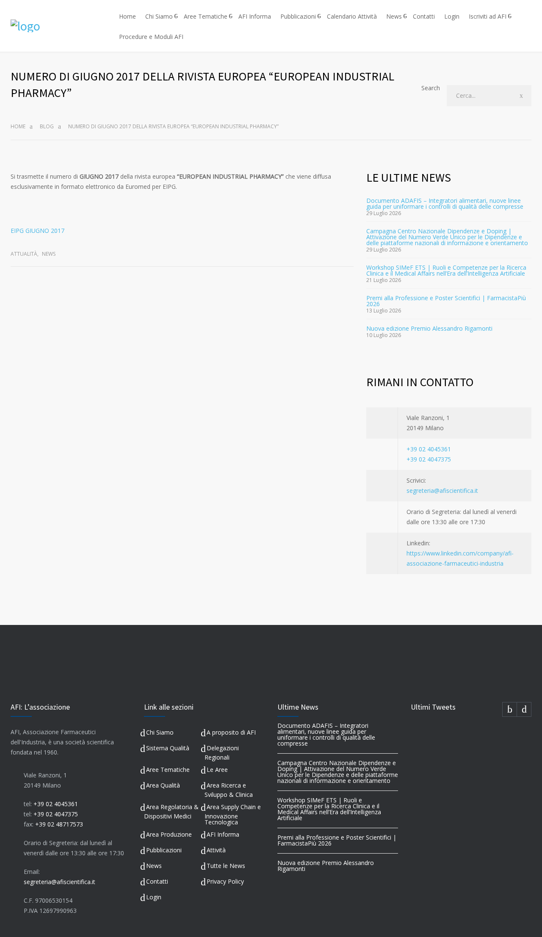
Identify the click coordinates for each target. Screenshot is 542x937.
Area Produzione (169, 834)
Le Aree (217, 770)
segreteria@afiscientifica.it (442, 490)
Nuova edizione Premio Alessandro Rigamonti (429, 328)
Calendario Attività (352, 16)
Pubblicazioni (298, 16)
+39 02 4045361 (428, 449)
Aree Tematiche (205, 16)
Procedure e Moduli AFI (151, 37)
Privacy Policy (225, 881)
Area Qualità (163, 785)
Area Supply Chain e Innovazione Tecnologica (233, 814)
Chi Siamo (159, 16)
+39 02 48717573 (59, 824)
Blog (47, 126)
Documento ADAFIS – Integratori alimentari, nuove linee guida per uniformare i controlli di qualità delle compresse (444, 203)
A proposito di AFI (231, 732)
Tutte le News (226, 866)
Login (451, 16)
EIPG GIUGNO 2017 (37, 231)
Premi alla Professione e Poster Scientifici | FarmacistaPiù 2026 (446, 301)
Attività (216, 850)
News (394, 16)
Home (127, 16)
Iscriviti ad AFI (487, 16)
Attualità (24, 253)
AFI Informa (254, 16)
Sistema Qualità (167, 748)
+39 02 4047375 (428, 459)
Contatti (424, 16)
